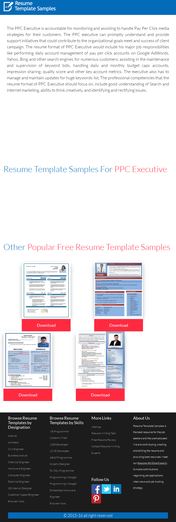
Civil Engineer (16, 449)
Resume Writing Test (103, 433)
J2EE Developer (59, 444)
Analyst (12, 435)
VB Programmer (59, 431)
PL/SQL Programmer (62, 470)
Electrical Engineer (19, 481)
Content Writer (58, 438)
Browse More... (16, 501)
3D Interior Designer (20, 488)
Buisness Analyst (17, 455)
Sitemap (96, 427)
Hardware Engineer (19, 468)
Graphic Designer (60, 464)
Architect (13, 442)
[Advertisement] (115, 7)
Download (46, 325)
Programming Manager (63, 477)
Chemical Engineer (19, 462)
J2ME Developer (59, 451)
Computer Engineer (19, 475)
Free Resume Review (103, 440)
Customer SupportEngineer (23, 494)
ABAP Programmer (61, 457)
